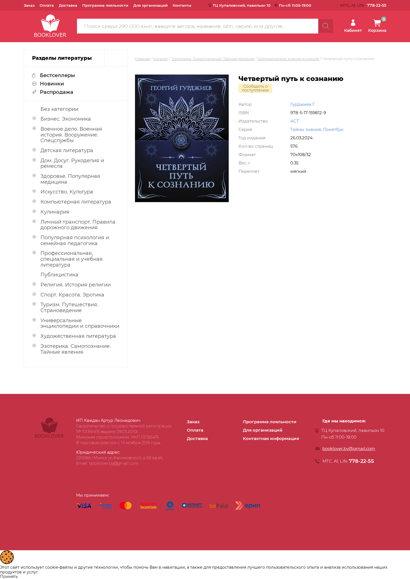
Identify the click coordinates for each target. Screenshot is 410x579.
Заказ (29, 5)
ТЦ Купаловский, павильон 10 (242, 5)
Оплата (47, 5)
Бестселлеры (57, 75)
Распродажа (56, 92)
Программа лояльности (105, 5)
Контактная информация (271, 438)
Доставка (68, 5)
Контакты (182, 5)
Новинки (52, 84)
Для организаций (150, 5)
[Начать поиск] (325, 26)
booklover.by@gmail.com (348, 448)
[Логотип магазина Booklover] (49, 436)
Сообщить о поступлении (255, 88)
